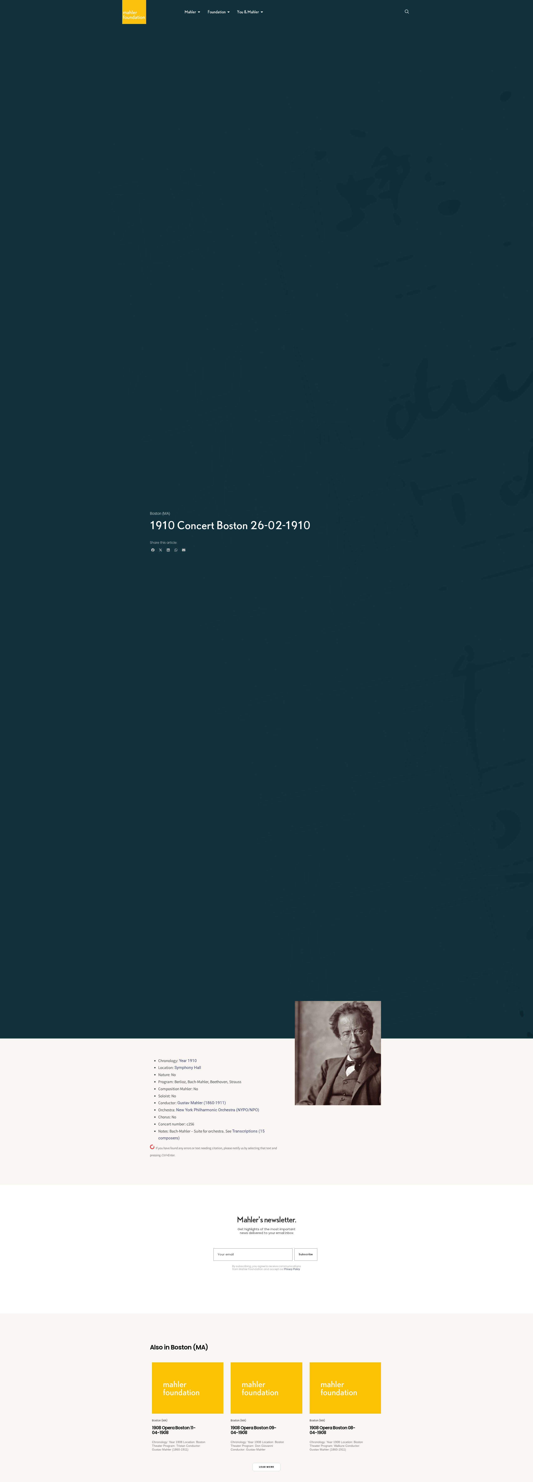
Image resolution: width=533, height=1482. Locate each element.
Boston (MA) (160, 513)
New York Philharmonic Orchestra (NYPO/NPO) (217, 1109)
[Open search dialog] (407, 12)
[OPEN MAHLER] (199, 12)
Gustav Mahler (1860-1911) (201, 1102)
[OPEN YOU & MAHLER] (262, 12)
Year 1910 (188, 1060)
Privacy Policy (292, 1269)
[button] (153, 550)
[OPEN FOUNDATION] (228, 12)
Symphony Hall (187, 1067)
